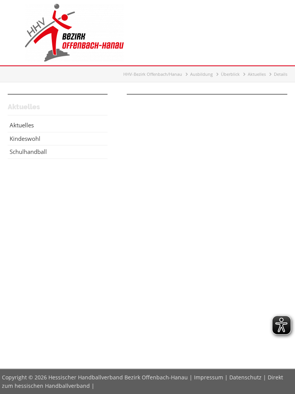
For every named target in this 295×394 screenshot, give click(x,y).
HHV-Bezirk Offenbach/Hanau (152, 74)
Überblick (230, 74)
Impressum (208, 377)
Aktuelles (257, 74)
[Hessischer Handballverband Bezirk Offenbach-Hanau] (74, 59)
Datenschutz (245, 377)
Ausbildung (201, 74)
